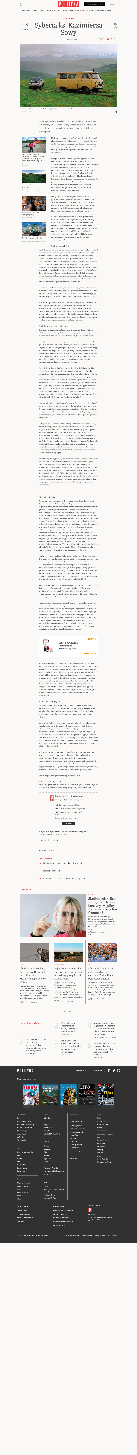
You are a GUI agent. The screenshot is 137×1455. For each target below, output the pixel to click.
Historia (100, 1127)
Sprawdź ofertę (89, 653)
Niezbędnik (21, 1140)
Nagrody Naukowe (50, 1198)
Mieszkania (48, 1118)
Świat (42, 10)
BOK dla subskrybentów (25, 1218)
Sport (99, 1137)
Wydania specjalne (24, 1121)
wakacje (55, 840)
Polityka (20, 1118)
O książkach (75, 1135)
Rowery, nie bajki (76, 1144)
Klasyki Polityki (103, 1140)
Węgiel (46, 1124)
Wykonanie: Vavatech (87, 1235)
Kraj (35, 10)
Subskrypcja (98, 1070)
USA (18, 1189)
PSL (18, 1161)
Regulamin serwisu (59, 1206)
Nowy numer (26, 10)
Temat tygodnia (76, 1125)
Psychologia (74, 1141)
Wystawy (47, 1158)
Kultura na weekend (77, 1128)
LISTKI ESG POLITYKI (52, 1134)
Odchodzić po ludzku (105, 1134)
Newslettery (74, 10)
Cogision (72, 1235)
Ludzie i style (102, 1121)
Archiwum (101, 1146)
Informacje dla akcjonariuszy (63, 1221)
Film (45, 1152)
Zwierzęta (101, 1143)
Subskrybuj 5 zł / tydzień (94, 4)
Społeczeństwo (102, 1130)
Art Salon (47, 1174)
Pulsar (46, 1186)
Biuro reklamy (22, 1210)
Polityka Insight (29, 1235)
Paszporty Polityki (51, 1168)
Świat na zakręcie (77, 1132)
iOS (89, 1215)
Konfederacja (22, 1168)
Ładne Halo (77, 1235)
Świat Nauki (21, 1134)
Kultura (57, 10)
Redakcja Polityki (23, 1206)
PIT (45, 1121)
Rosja (19, 1195)
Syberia (43, 840)
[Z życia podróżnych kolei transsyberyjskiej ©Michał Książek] (34, 203)
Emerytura (48, 1127)
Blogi (99, 1118)
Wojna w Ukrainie (24, 1183)
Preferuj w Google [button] (108, 39)
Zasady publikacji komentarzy (63, 1210)
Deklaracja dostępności (61, 1218)
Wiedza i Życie (22, 1130)
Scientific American (24, 1127)
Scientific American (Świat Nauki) (54, 1190)
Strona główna (68, 18)
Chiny (19, 1199)
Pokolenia (100, 10)
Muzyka (47, 1149)
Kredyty (47, 1130)
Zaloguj (112, 4)
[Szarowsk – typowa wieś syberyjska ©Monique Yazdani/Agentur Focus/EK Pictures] (34, 176)
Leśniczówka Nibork (42, 1235)
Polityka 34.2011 (45, 832)
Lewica (19, 1158)
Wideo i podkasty (88, 10)
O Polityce (20, 1221)
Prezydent (21, 1171)
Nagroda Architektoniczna (54, 1171)
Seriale (46, 1155)
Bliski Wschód (22, 1192)
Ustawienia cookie (59, 1225)
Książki (46, 1146)
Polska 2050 (21, 1165)
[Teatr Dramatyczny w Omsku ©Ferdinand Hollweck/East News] (34, 229)
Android (93, 1215)
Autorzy (100, 1149)
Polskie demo (75, 1147)
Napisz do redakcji (23, 1214)
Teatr (46, 1161)
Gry (45, 1165)
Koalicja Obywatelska (25, 1152)
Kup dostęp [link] (68, 823)
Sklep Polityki (102, 1159)
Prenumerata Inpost (82, 1070)
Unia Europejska (23, 1186)
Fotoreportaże (102, 1124)
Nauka (65, 10)
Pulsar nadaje (75, 1150)
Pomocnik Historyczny (25, 1124)
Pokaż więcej (68, 1011)
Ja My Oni (20, 1137)
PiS (18, 1155)
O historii (73, 1138)
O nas (99, 1156)
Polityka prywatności (60, 1214)
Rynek (49, 10)
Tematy (100, 1152)
